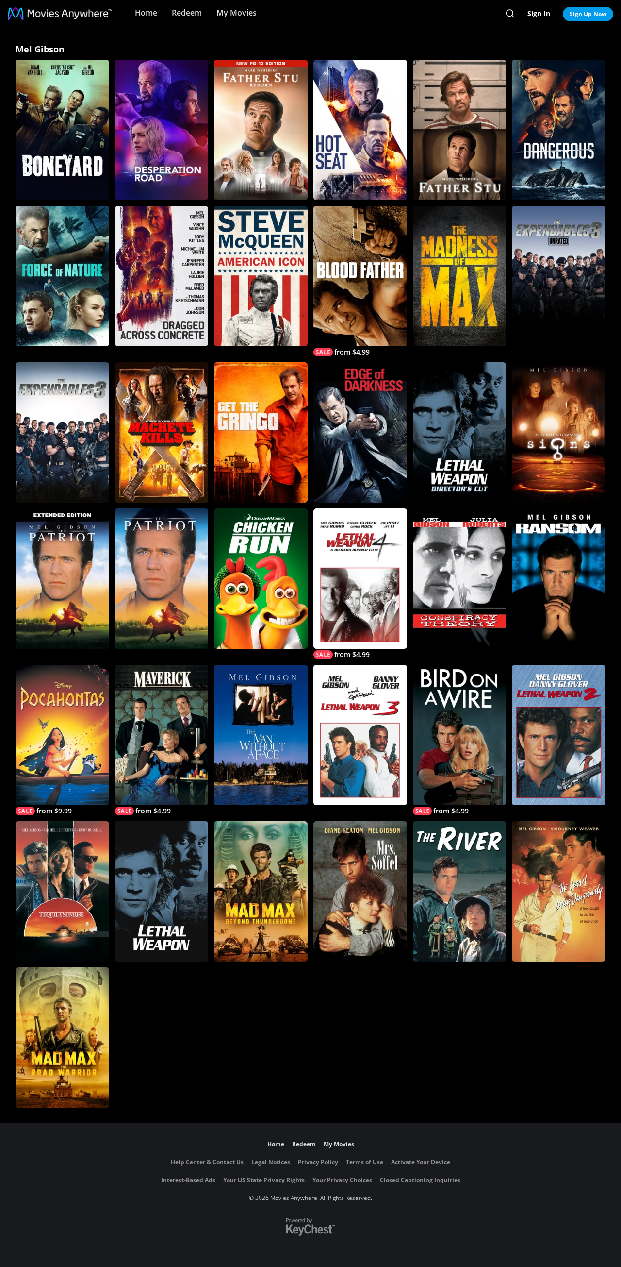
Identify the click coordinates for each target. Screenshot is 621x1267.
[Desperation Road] (162, 130)
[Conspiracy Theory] (460, 578)
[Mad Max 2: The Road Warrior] (62, 1037)
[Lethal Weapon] (162, 891)
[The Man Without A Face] (261, 735)
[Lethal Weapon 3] (360, 735)
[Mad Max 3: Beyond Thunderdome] (261, 891)
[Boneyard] (62, 130)
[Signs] (558, 432)
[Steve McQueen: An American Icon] (261, 276)
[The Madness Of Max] (460, 276)
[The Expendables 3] (62, 432)
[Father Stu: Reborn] (261, 130)
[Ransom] (558, 578)
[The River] (460, 891)
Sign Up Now (588, 14)
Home (146, 12)
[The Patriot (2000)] (162, 578)
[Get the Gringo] (261, 432)
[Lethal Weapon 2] (558, 735)
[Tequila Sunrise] (62, 891)
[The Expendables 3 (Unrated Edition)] (558, 276)
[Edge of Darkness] (360, 432)
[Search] (510, 13)
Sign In (538, 13)
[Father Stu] (460, 130)
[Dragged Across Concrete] (162, 276)
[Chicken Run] (261, 578)
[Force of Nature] (62, 276)
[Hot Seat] (360, 130)
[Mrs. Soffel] (360, 891)
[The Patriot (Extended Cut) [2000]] (62, 578)
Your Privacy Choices (342, 1180)
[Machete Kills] (162, 432)
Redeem (187, 12)
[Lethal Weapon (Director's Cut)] (460, 432)
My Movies (236, 12)
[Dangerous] (558, 130)
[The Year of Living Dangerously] (558, 891)
